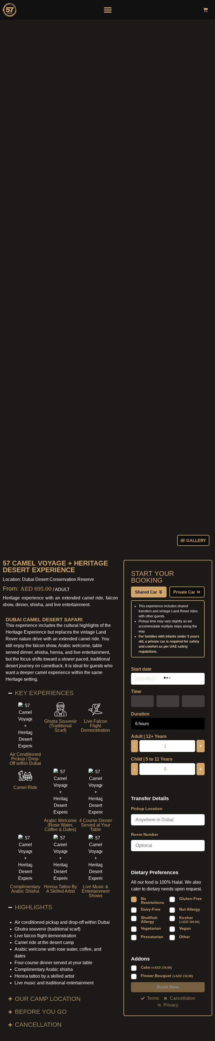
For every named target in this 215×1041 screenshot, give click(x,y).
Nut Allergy (189, 909)
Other (184, 937)
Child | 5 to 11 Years (151, 759)
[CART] (205, 10)
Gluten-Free (190, 899)
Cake (156, 967)
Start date (141, 669)
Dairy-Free (150, 909)
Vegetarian (151, 928)
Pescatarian (152, 937)
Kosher (189, 920)
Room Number (144, 834)
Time (136, 691)
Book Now (168, 987)
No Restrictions (152, 900)
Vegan (185, 928)
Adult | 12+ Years (149, 736)
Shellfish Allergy (149, 920)
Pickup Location (146, 809)
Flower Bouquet (167, 976)
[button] (108, 10)
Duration (140, 714)
